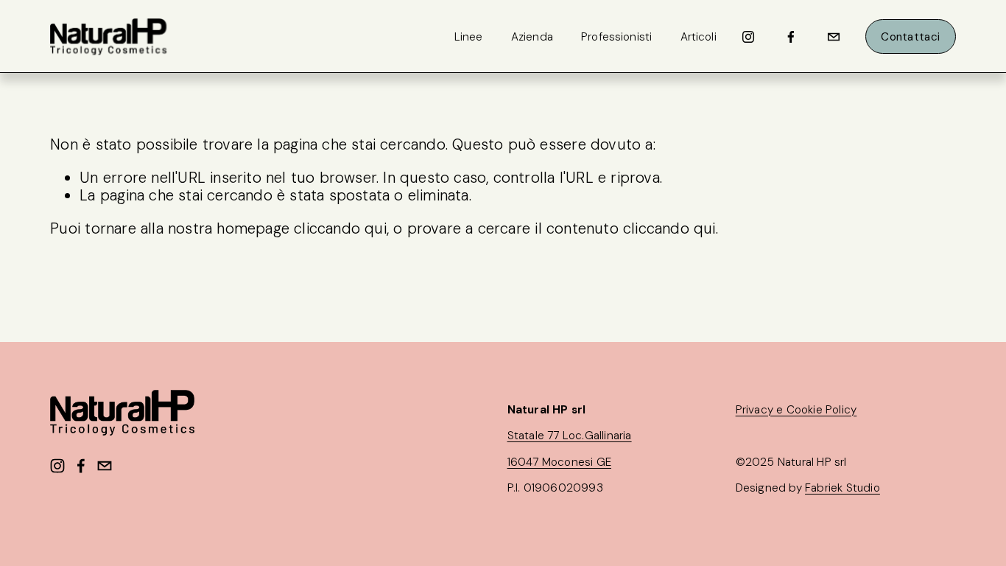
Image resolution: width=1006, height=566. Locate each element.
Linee (468, 36)
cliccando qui (340, 228)
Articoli (698, 36)
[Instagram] (748, 36)
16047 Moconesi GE (559, 462)
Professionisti (616, 36)
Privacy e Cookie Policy (796, 409)
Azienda (532, 36)
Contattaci (910, 36)
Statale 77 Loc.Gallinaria (569, 435)
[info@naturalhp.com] (833, 36)
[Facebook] (791, 36)
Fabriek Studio (842, 488)
